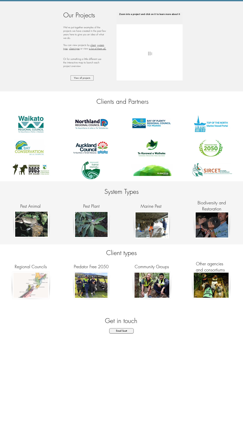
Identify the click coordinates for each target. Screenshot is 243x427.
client (93, 45)
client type (74, 48)
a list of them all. (97, 48)
